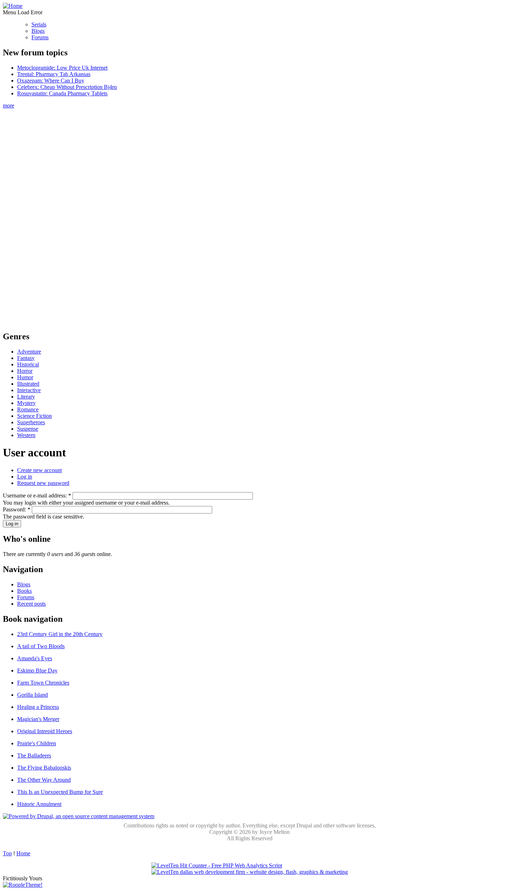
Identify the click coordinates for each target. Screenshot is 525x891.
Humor (25, 377)
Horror (24, 371)
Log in (24, 477)
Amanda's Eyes (34, 658)
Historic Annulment (39, 804)
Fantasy (26, 358)
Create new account (39, 470)
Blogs (38, 31)
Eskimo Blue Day (37, 670)
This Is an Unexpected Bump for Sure (60, 792)
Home (23, 853)
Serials (38, 24)
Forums (40, 37)
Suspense (27, 429)
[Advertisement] (249, 216)
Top (7, 853)
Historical (28, 364)
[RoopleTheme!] (22, 885)
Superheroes (31, 422)
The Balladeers (34, 755)
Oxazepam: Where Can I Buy (50, 80)
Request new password (43, 483)
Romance (28, 409)
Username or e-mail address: (37, 495)
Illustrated (28, 384)
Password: (16, 509)
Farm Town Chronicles (43, 683)
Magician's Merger (38, 719)
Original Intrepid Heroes (44, 731)
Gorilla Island (32, 695)
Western (26, 435)
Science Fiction (34, 416)
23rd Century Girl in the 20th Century (59, 634)
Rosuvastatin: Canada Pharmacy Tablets (62, 93)
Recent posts (31, 604)
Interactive (29, 390)
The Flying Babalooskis (44, 768)
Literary (26, 397)
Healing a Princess (38, 707)
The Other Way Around (44, 780)
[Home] (12, 6)
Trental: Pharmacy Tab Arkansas (53, 74)
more (8, 105)
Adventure (29, 352)
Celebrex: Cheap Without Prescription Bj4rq (67, 87)
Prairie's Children (36, 743)
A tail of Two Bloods (41, 646)
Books (24, 591)
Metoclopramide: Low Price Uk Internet (62, 68)
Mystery (26, 403)
